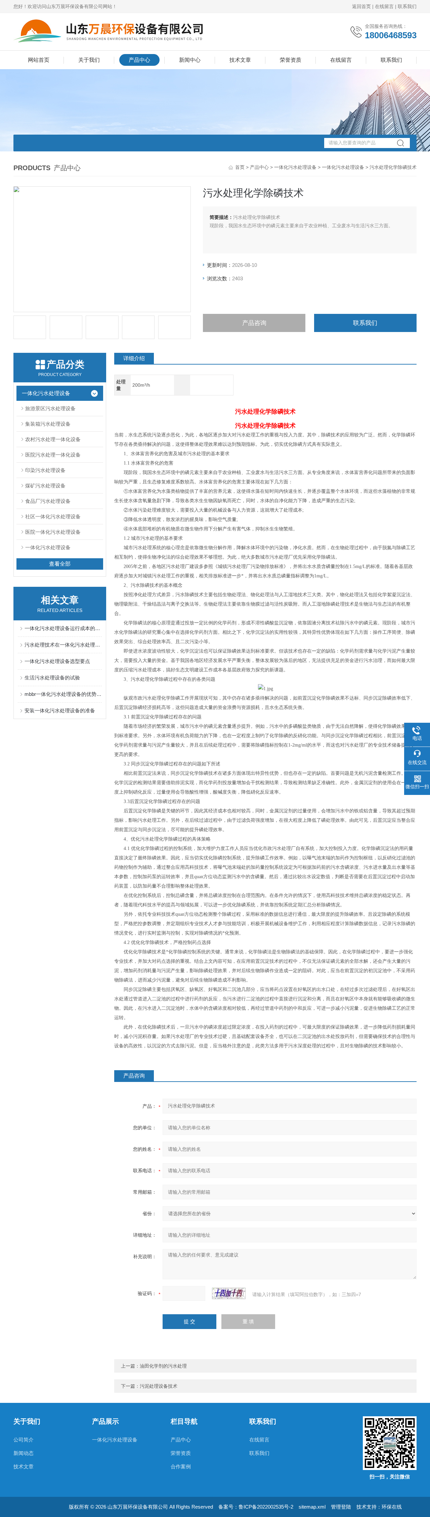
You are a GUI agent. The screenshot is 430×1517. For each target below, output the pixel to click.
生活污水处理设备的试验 (52, 677)
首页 (240, 167)
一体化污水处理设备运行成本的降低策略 (63, 628)
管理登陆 (341, 1507)
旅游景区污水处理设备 (50, 408)
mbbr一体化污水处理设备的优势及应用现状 (63, 694)
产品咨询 (254, 323)
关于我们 (89, 60)
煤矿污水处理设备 (45, 485)
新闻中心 (190, 60)
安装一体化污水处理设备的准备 (60, 710)
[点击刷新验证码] (229, 1293)
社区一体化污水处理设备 (53, 516)
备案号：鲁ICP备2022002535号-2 (255, 1507)
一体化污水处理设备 (295, 167)
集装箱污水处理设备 (48, 424)
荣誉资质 (290, 60)
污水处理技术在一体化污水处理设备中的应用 (63, 645)
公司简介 (23, 1439)
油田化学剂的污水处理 (163, 1366)
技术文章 (240, 60)
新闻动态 (23, 1453)
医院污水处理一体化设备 (53, 455)
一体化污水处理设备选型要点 (57, 661)
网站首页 (38, 60)
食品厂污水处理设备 (48, 501)
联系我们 (407, 6)
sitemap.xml (312, 1507)
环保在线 (392, 1507)
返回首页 (361, 6)
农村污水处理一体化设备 (53, 439)
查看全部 (60, 564)
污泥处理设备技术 (158, 1386)
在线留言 (384, 6)
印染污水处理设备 (45, 470)
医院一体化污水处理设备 (53, 532)
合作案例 (181, 1466)
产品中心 (139, 60)
